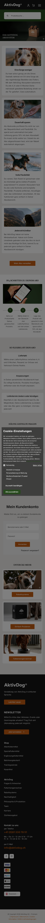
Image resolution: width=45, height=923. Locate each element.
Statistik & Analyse (13, 470)
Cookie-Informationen (33, 461)
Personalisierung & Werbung (16, 473)
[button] (37, 465)
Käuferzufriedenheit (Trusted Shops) (17, 477)
